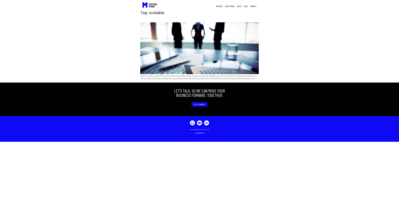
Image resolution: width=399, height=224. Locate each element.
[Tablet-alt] (192, 122)
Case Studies (230, 6)
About (239, 6)
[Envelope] (199, 122)
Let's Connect (199, 104)
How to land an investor (157, 19)
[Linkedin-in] (206, 122)
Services (219, 6)
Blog (246, 6)
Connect (253, 6)
